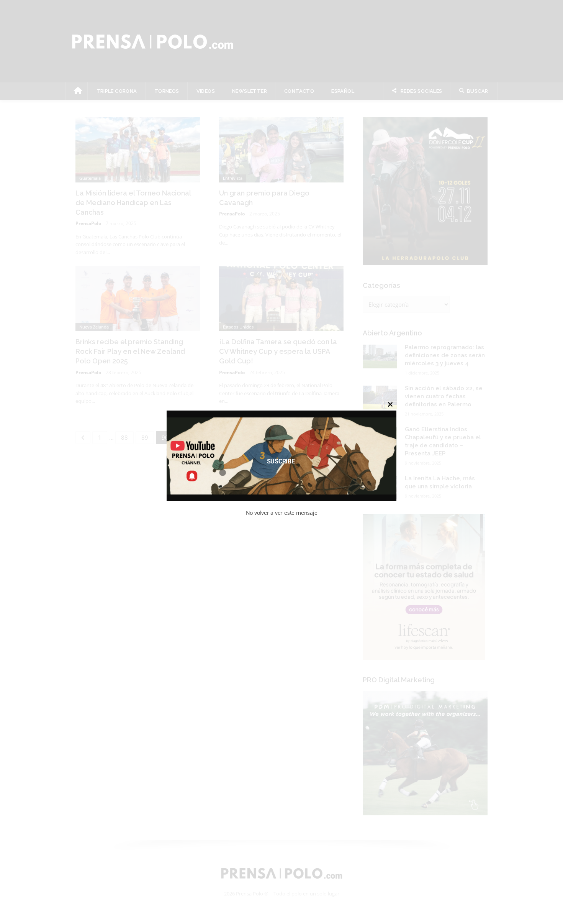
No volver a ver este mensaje (282, 512)
